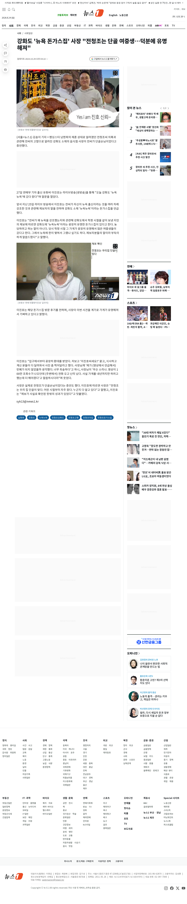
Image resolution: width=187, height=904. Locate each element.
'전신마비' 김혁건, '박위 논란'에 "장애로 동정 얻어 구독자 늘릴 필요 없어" (97, 2)
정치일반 (6, 756)
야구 (105, 803)
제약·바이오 (48, 806)
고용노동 (46, 759)
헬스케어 (46, 810)
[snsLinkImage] (166, 888)
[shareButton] (5, 45)
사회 (19, 33)
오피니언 (132, 653)
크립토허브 (62, 15)
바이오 (46, 798)
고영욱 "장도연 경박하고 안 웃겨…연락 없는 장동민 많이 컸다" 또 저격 (157, 449)
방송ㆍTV (87, 806)
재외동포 (107, 752)
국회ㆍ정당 (7, 749)
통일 (105, 749)
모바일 (25, 810)
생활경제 (167, 767)
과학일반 (26, 824)
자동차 (166, 756)
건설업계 (6, 817)
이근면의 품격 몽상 (148, 692)
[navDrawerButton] (4, 9)
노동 (24, 759)
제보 (183, 9)
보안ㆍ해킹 (27, 817)
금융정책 (147, 749)
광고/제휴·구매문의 (85, 861)
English (113, 15)
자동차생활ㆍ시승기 (71, 842)
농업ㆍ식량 (47, 763)
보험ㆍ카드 (148, 756)
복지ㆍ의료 (47, 803)
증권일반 (147, 759)
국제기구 (66, 774)
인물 (24, 770)
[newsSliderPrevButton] (161, 108)
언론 (65, 821)
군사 (125, 749)
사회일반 (26, 777)
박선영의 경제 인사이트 (150, 708)
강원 (85, 759)
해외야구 (107, 806)
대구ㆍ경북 (88, 777)
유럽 (65, 756)
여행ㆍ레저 (67, 828)
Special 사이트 (171, 798)
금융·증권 (148, 740)
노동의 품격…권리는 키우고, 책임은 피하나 (153, 698)
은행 (145, 752)
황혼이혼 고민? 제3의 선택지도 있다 (154, 681)
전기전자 (167, 752)
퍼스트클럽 (168, 824)
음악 (85, 814)
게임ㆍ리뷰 (27, 821)
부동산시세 (7, 814)
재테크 (146, 767)
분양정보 (6, 810)
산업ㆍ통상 (47, 752)
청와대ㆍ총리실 (9, 745)
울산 (85, 785)
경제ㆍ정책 (47, 745)
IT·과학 (26, 798)
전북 (85, 770)
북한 (125, 740)
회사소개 (68, 861)
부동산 (5, 798)
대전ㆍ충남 (88, 767)
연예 (129, 266)
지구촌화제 (67, 781)
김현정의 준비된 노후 (149, 659)
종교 (65, 810)
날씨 (24, 767)
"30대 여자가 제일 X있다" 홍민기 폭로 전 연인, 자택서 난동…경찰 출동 (156, 436)
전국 (85, 740)
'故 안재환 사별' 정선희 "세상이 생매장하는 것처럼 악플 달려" (147, 131)
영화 (85, 810)
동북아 (66, 745)
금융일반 (147, 745)
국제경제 (66, 767)
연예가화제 (87, 803)
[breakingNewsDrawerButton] (9, 9)
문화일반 (66, 817)
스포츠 (131, 303)
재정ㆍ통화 (47, 749)
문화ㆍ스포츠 (129, 759)
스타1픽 (167, 810)
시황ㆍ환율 (148, 763)
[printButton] (5, 69)
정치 (4, 740)
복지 (24, 756)
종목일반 (107, 828)
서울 (85, 749)
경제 (45, 740)
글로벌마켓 (148, 806)
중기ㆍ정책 (168, 759)
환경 (24, 763)
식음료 (166, 774)
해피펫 (73, 15)
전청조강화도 (58, 417)
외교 (105, 740)
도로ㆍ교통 (67, 835)
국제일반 (66, 785)
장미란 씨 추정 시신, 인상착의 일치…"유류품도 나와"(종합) (147, 171)
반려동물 (66, 839)
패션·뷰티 (168, 770)
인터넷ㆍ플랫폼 (29, 803)
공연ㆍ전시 (67, 803)
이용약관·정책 (104, 861)
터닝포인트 (168, 817)
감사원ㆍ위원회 (9, 752)
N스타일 (86, 824)
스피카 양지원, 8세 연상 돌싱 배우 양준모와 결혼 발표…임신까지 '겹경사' (157, 489)
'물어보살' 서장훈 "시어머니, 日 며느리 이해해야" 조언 (35, 2)
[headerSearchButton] (13, 9)
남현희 (21, 417)
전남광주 (87, 774)
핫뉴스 (131, 427)
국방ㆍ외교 (108, 745)
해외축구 (107, 814)
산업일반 (167, 745)
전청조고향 (73, 417)
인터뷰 (86, 821)
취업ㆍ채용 (168, 781)
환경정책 (46, 767)
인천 (85, 756)
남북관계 (127, 763)
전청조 (32, 417)
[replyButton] (5, 53)
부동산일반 (7, 803)
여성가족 (26, 774)
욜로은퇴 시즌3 (146, 676)
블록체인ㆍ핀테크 (151, 770)
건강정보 (66, 824)
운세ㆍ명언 (67, 832)
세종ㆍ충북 (88, 763)
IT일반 (25, 814)
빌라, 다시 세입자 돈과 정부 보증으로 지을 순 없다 (154, 714)
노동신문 (123, 15)
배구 (105, 817)
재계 (165, 749)
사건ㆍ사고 (27, 745)
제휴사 (146, 798)
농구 (105, 821)
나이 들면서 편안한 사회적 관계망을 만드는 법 (153, 665)
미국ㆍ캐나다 (68, 749)
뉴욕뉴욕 (43, 417)
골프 (105, 824)
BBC (145, 803)
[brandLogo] (93, 12)
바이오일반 (47, 814)
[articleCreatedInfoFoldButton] (47, 59)
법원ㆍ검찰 (27, 749)
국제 (65, 740)
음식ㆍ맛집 (67, 846)
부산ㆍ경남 (88, 781)
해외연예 (87, 817)
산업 (166, 740)
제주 (85, 788)
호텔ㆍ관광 (168, 777)
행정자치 (87, 745)
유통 (165, 763)
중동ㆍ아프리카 (69, 759)
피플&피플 (67, 777)
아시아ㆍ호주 (68, 752)
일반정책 (6, 806)
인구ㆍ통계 (47, 756)
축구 (105, 810)
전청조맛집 (88, 417)
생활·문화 (68, 798)
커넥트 (177, 9)
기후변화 (66, 770)
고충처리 (119, 861)
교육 (24, 752)
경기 (85, 752)
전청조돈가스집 (105, 417)
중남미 (66, 763)
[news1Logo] (14, 876)
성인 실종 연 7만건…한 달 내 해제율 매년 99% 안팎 (157, 2)
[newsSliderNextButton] (168, 108)
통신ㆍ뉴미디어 (29, 806)
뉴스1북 (167, 821)
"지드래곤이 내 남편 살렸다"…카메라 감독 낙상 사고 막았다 (156, 463)
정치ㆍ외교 (128, 745)
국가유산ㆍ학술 (69, 814)
